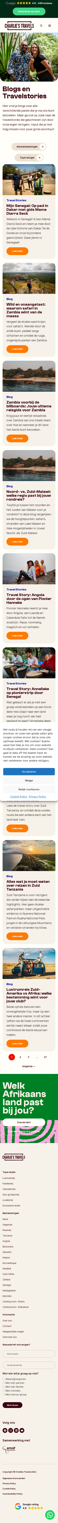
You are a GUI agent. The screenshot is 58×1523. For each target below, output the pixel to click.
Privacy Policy (37, 796)
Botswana (8, 1246)
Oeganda (7, 1224)
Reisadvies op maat (29, 11)
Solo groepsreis (11, 1194)
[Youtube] (21, 1430)
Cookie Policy (18, 796)
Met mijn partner (14, 1383)
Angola (6, 1241)
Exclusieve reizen (11, 1205)
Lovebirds (8, 1200)
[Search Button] (41, 25)
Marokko (7, 1295)
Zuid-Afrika (8, 1274)
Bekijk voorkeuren (29, 789)
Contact (7, 1326)
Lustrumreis (9, 1178)
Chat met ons (10, 1337)
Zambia (6, 1279)
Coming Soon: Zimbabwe (16, 1306)
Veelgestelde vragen (13, 1331)
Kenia (5, 1219)
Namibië (7, 1268)
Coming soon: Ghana (13, 1301)
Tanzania (7, 1235)
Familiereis (8, 1183)
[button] (29, 1506)
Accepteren (29, 771)
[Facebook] (5, 1430)
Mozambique (9, 1263)
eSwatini (7, 1252)
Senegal (7, 1285)
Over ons (7, 1320)
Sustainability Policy (13, 1493)
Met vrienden (13, 1390)
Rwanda (7, 1230)
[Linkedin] (16, 1430)
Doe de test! (24, 1122)
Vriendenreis (9, 1189)
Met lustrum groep (16, 1394)
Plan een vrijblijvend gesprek (24, 1131)
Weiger (29, 780)
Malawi (6, 1257)
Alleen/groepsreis (15, 1379)
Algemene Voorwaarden (14, 1478)
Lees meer (17, 250)
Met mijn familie (14, 1387)
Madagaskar (9, 1290)
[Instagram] (10, 1430)
